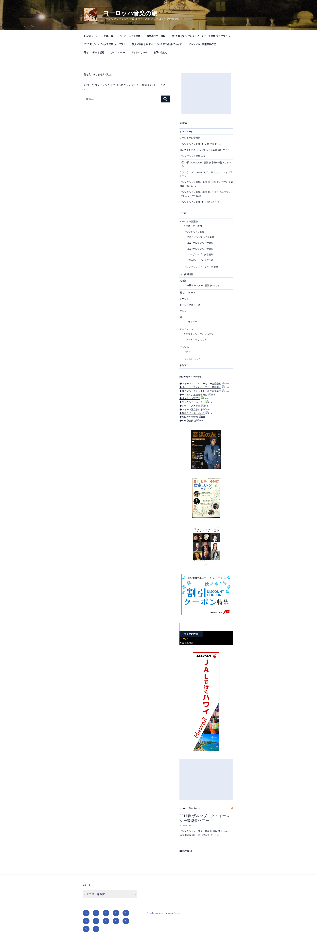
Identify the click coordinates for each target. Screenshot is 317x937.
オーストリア (190, 322)
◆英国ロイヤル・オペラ (192, 413)
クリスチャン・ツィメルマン (198, 334)
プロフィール (118, 52)
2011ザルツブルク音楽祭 (200, 254)
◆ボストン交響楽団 (189, 398)
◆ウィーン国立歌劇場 (191, 409)
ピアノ (186, 352)
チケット (184, 298)
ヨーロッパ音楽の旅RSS (189, 808)
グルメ (182, 311)
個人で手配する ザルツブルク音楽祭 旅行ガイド (157, 44)
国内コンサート (187, 292)
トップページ (90, 36)
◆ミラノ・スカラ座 (189, 405)
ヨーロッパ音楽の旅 (130, 13)
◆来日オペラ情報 (188, 416)
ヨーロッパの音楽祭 (130, 36)
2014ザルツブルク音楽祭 (200, 242)
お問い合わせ (161, 52)
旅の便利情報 (186, 274)
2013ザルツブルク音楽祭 (200, 248)
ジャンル (184, 347)
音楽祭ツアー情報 (156, 36)
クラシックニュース (189, 305)
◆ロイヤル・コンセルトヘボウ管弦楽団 (200, 391)
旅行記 (182, 280)
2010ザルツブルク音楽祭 (200, 260)
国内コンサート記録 (94, 52)
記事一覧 (108, 36)
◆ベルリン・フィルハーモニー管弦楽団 (200, 387)
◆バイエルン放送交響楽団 (193, 394)
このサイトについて (189, 359)
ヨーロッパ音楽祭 (188, 221)
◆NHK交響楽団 (187, 420)
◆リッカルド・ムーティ (192, 402)
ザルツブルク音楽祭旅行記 (202, 44)
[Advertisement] (206, 93)
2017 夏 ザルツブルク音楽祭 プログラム (104, 44)
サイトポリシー (139, 52)
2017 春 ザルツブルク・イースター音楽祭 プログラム (200, 36)
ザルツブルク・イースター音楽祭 (200, 267)
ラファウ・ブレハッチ (195, 340)
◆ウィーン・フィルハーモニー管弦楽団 (200, 383)
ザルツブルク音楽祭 (193, 232)
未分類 (182, 365)
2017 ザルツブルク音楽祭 (200, 237)
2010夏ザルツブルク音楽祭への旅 (201, 285)
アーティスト (186, 329)
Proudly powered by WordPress (162, 913)
